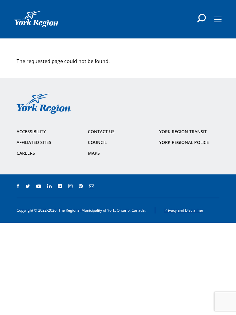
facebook (18, 186)
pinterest (81, 186)
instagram (70, 186)
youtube (38, 186)
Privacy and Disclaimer (183, 210)
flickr (60, 186)
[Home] (36, 19)
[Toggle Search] (201, 18)
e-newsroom (91, 186)
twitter (28, 186)
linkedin (49, 186)
